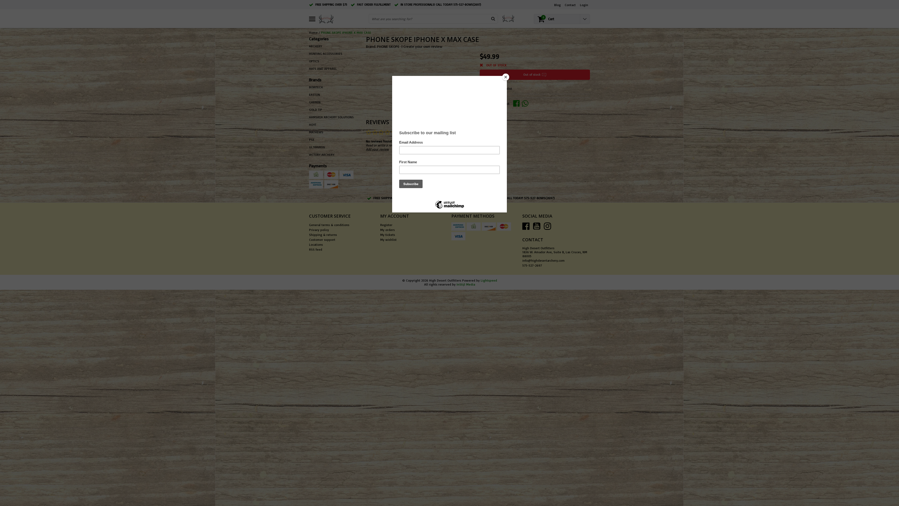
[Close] (505, 77)
